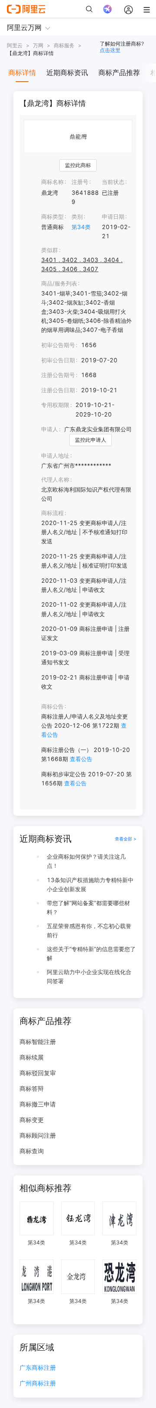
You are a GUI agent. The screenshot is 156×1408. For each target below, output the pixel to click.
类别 (77, 216)
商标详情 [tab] (22, 72)
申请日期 (113, 216)
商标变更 (32, 1119)
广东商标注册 (38, 1368)
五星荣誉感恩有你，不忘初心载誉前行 (89, 930)
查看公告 (81, 758)
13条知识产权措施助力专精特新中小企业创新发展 (90, 884)
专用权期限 (55, 404)
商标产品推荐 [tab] (119, 72)
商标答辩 (32, 1088)
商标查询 (32, 1151)
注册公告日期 (58, 390)
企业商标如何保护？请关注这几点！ (86, 861)
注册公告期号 (58, 374)
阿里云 (15, 45)
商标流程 (52, 512)
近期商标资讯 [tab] (67, 72)
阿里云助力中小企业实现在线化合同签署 (89, 976)
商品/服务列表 (59, 283)
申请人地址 (55, 455)
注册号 (80, 181)
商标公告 (52, 706)
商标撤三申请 (38, 1104)
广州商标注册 (38, 1383)
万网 (38, 45)
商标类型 (52, 216)
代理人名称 (55, 479)
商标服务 (64, 45)
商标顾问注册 (38, 1135)
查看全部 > (125, 839)
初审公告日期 (58, 360)
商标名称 (52, 181)
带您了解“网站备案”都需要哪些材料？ (88, 907)
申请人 (49, 429)
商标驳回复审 (38, 1073)
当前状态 (113, 181)
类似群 (49, 249)
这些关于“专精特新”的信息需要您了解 (91, 953)
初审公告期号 (58, 344)
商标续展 (32, 1057)
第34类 (81, 226)
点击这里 (110, 50)
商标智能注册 (38, 1041)
